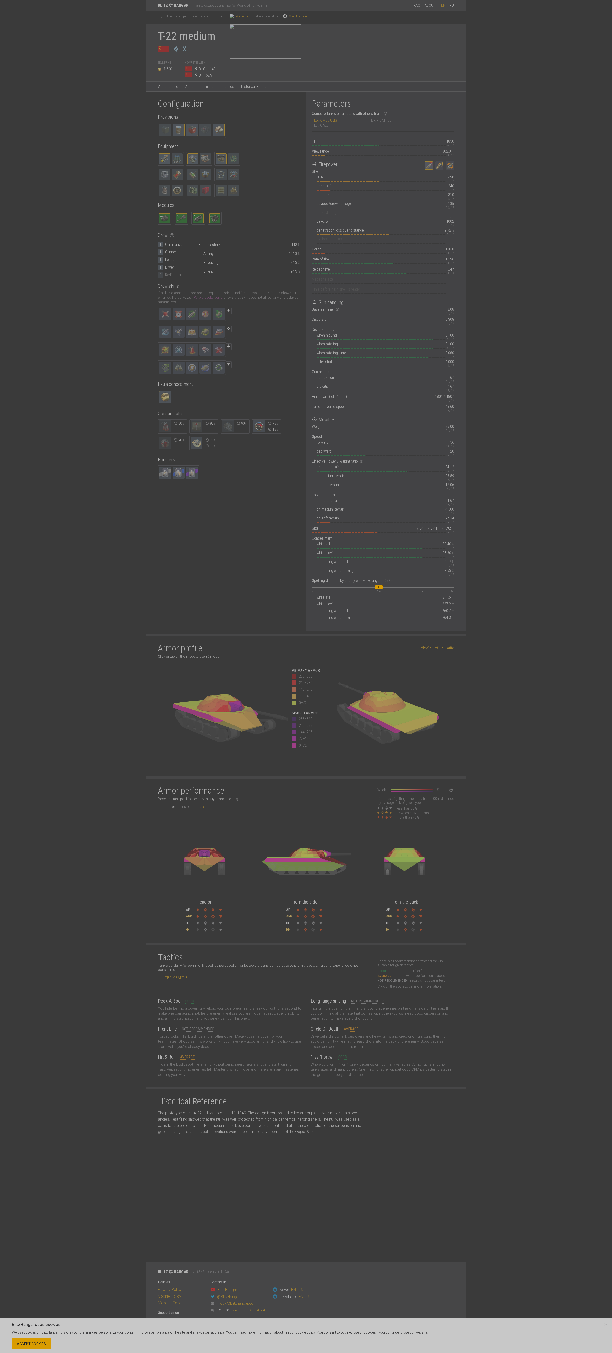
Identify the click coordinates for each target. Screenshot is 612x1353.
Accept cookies (31, 1344)
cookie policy (305, 1332)
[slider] (379, 587)
